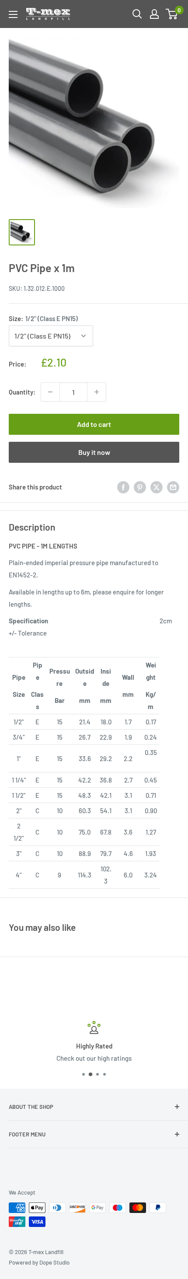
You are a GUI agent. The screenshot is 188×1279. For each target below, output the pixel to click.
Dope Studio (54, 1262)
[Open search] (137, 14)
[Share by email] (173, 486)
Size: (43, 318)
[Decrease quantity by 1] (50, 392)
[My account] (154, 14)
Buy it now (94, 452)
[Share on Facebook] (123, 486)
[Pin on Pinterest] (140, 486)
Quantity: (22, 392)
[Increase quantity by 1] (96, 392)
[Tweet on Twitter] (156, 486)
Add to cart (94, 424)
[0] (172, 14)
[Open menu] (13, 14)
